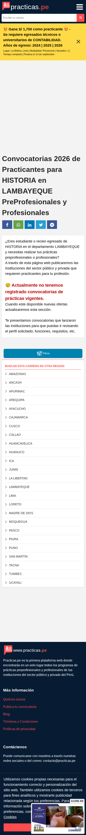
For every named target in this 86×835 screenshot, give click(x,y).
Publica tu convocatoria (19, 706)
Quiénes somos (14, 699)
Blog (6, 714)
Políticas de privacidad (19, 729)
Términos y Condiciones (20, 721)
